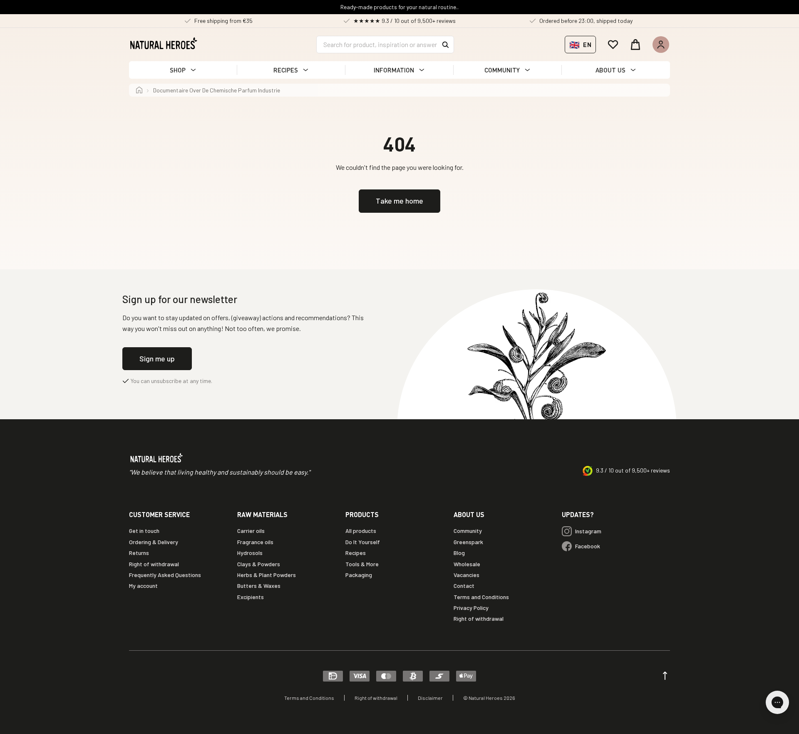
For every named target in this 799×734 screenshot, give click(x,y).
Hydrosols (250, 552)
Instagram (588, 531)
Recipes (355, 552)
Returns (139, 552)
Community (468, 530)
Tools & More (362, 563)
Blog (459, 552)
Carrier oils (251, 530)
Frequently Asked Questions (165, 574)
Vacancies (466, 574)
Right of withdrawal (154, 563)
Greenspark (468, 541)
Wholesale (467, 563)
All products (360, 530)
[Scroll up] (665, 676)
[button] (183, 70)
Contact (464, 585)
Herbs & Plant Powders (266, 574)
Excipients (250, 596)
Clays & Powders (258, 563)
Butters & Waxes (258, 585)
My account (143, 585)
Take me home (399, 200)
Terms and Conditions (481, 596)
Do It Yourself (362, 541)
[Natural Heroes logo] (163, 43)
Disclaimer (430, 698)
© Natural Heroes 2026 (489, 698)
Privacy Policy (471, 607)
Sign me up (157, 358)
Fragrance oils (255, 541)
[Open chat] (777, 702)
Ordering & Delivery (153, 541)
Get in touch (144, 530)
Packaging (358, 574)
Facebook (587, 546)
